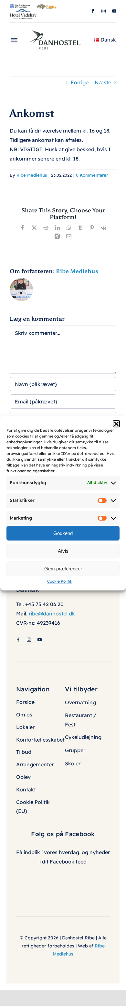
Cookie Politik (59, 581)
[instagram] (103, 11)
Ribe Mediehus (31, 175)
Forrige (80, 82)
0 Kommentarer (92, 175)
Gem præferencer (63, 568)
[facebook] (93, 11)
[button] (116, 423)
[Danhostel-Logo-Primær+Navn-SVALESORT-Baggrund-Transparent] (57, 28)
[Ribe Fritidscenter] (20, 6)
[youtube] (114, 11)
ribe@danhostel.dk (52, 613)
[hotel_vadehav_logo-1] (23, 11)
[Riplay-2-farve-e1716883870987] (47, 6)
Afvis (63, 551)
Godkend (63, 533)
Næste (103, 82)
